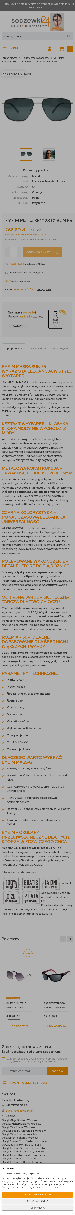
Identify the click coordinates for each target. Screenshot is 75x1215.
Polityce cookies (49, 1187)
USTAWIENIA (38, 1207)
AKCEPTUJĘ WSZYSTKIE (37, 1194)
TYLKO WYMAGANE (37, 1201)
